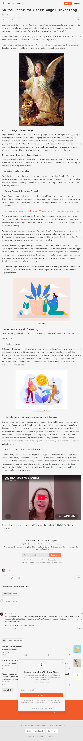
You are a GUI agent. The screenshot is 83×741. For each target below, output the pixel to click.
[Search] (79, 640)
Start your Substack (35, 731)
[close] (62, 662)
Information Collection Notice (40, 702)
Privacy (44, 725)
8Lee (6, 613)
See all (6, 690)
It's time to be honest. (10, 649)
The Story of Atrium (12, 646)
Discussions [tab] (18, 641)
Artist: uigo (41, 323)
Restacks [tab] (16, 593)
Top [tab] (4, 641)
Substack (31, 736)
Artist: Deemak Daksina (41, 411)
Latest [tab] (10, 641)
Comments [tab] (7, 593)
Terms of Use (52, 700)
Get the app (52, 731)
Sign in (77, 3)
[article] (41, 650)
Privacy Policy (57, 702)
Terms (51, 725)
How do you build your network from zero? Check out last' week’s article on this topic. (40, 210)
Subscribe (68, 3)
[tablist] (11, 593)
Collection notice (60, 725)
